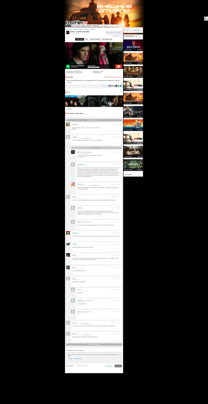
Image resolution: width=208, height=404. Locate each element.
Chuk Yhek (74, 124)
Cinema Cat (79, 184)
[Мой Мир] (121, 86)
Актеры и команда (95, 39)
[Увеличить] (71, 101)
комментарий (88, 221)
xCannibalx (74, 232)
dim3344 (74, 196)
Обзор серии (79, 39)
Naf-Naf (74, 267)
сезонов (136, 36)
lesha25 (74, 322)
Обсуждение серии (107, 39)
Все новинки (128, 174)
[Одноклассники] (112, 86)
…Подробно (69, 82)
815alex (74, 278)
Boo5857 (74, 254)
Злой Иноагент (80, 164)
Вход (70, 358)
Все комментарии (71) (94, 120)
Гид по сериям (78, 29)
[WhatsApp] (119, 86)
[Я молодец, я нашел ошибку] (200, 18)
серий (131, 36)
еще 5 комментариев (96, 147)
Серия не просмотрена (115, 32)
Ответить (76, 132)
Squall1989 (79, 300)
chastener (74, 243)
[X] (116, 86)
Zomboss (74, 333)
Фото (86, 39)
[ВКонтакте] (109, 86)
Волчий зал (69, 29)
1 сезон (86, 29)
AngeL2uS (79, 207)
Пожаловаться (118, 132)
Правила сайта (108, 365)
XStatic (78, 152)
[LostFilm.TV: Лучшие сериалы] (78, 22)
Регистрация (78, 358)
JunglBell (74, 136)
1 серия (92, 29)
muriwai (79, 289)
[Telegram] (114, 86)
